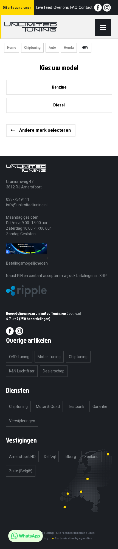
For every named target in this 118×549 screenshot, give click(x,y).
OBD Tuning (19, 357)
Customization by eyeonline (73, 538)
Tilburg (70, 456)
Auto (52, 48)
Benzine (59, 87)
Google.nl (73, 313)
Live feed (44, 7)
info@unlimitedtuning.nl (26, 205)
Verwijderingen (22, 421)
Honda (69, 48)
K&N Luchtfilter (22, 371)
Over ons (61, 7)
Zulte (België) (20, 471)
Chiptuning (32, 48)
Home (11, 48)
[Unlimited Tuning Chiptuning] (37, 27)
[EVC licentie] (26, 257)
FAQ (73, 7)
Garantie (99, 406)
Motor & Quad (48, 406)
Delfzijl (50, 456)
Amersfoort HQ (22, 456)
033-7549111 (17, 199)
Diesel (59, 105)
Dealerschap (53, 371)
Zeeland (91, 456)
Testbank (76, 406)
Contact (85, 7)
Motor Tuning (49, 357)
